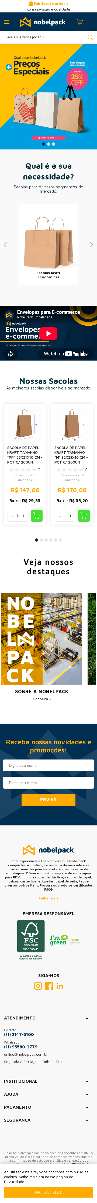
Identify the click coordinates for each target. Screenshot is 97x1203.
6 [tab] (60, 540)
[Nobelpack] (42, 22)
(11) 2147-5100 (19, 1034)
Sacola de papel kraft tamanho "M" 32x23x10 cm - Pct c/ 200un (71, 454)
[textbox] (48, 37)
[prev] (5, 245)
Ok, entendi (48, 1192)
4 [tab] (51, 540)
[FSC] (31, 958)
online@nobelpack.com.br (26, 1054)
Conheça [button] (41, 699)
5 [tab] (55, 540)
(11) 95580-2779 (20, 1046)
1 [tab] (43, 144)
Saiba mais (48, 898)
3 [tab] (53, 144)
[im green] (65, 944)
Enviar (48, 800)
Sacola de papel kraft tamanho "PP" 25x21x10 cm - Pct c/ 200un (25, 454)
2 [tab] (48, 144)
